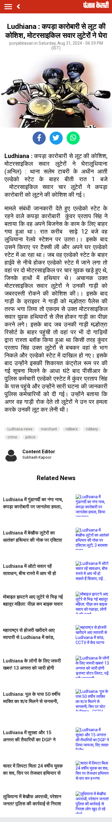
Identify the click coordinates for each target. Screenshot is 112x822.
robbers (71, 429)
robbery (92, 429)
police (30, 437)
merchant (49, 429)
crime (12, 437)
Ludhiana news (20, 429)
